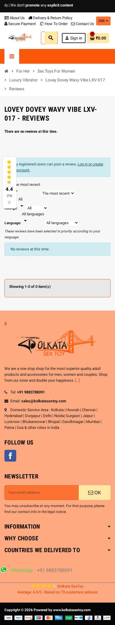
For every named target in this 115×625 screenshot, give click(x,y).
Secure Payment (22, 24)
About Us (17, 18)
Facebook (10, 456)
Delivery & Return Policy (52, 18)
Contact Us (84, 24)
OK (97, 493)
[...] (77, 380)
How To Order (56, 24)
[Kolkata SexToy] (20, 37)
